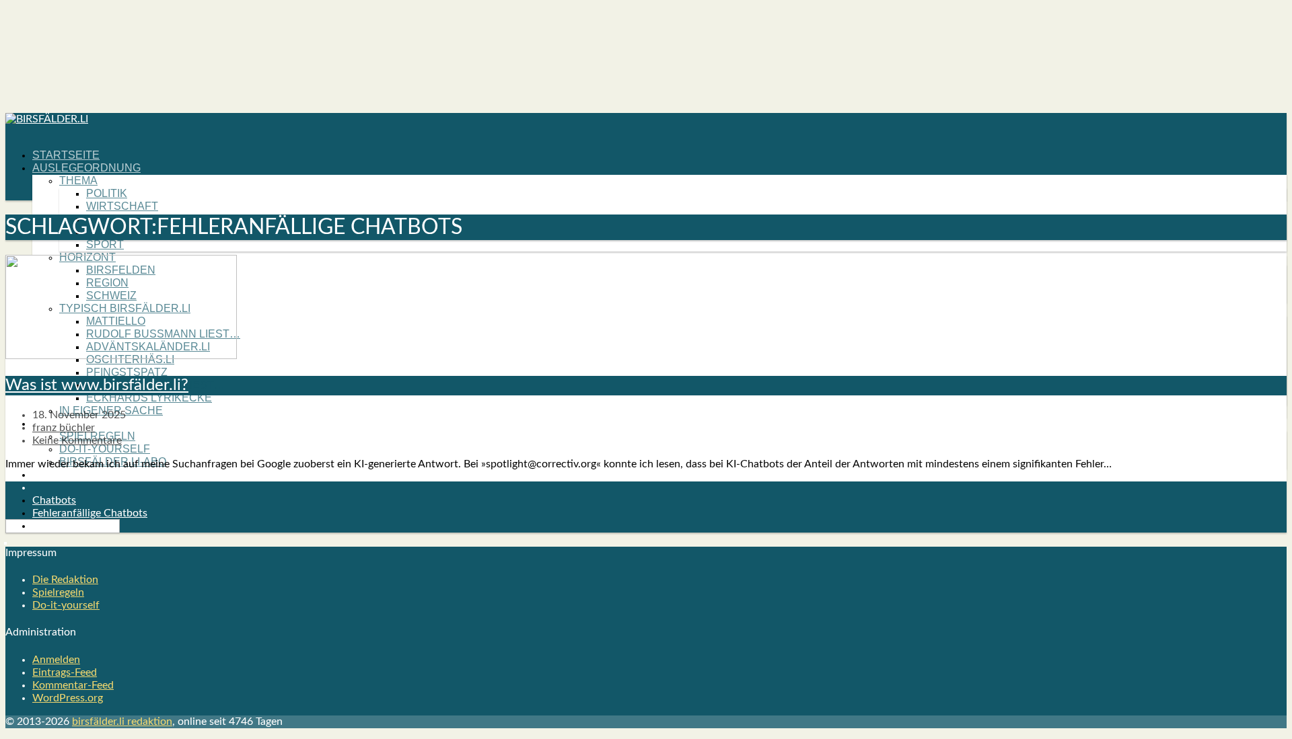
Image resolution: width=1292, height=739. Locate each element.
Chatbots (54, 500)
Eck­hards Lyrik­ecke (149, 397)
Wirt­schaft (122, 206)
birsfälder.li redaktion (122, 721)
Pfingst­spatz (127, 372)
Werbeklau (57, 525)
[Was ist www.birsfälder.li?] (121, 355)
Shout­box (63, 474)
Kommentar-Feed (73, 685)
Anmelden (56, 659)
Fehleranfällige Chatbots (89, 513)
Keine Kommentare (77, 440)
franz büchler (63, 427)
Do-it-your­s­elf (104, 449)
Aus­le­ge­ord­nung (86, 167)
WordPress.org (67, 698)
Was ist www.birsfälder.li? (96, 385)
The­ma (78, 180)
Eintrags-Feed (64, 672)
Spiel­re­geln (58, 592)
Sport (105, 244)
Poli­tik (106, 193)
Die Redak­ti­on (65, 579)
